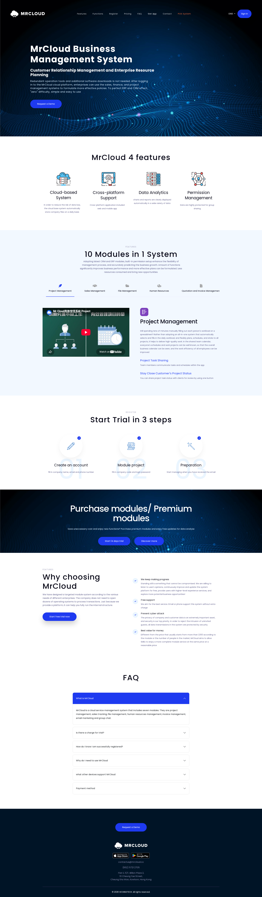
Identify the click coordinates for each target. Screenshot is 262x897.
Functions (98, 13)
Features (82, 13)
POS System (184, 13)
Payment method (85, 788)
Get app (152, 13)
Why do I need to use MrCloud (92, 760)
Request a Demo (46, 103)
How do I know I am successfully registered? (99, 746)
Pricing (127, 13)
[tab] (60, 288)
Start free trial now (59, 616)
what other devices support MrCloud (95, 774)
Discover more (149, 541)
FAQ (140, 13)
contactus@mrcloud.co (131, 862)
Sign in (244, 13)
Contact (167, 13)
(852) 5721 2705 (131, 867)
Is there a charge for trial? (90, 732)
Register (113, 13)
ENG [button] (231, 13)
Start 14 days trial (114, 541)
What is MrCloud (84, 698)
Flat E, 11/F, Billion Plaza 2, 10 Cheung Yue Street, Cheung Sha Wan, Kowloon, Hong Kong (131, 876)
